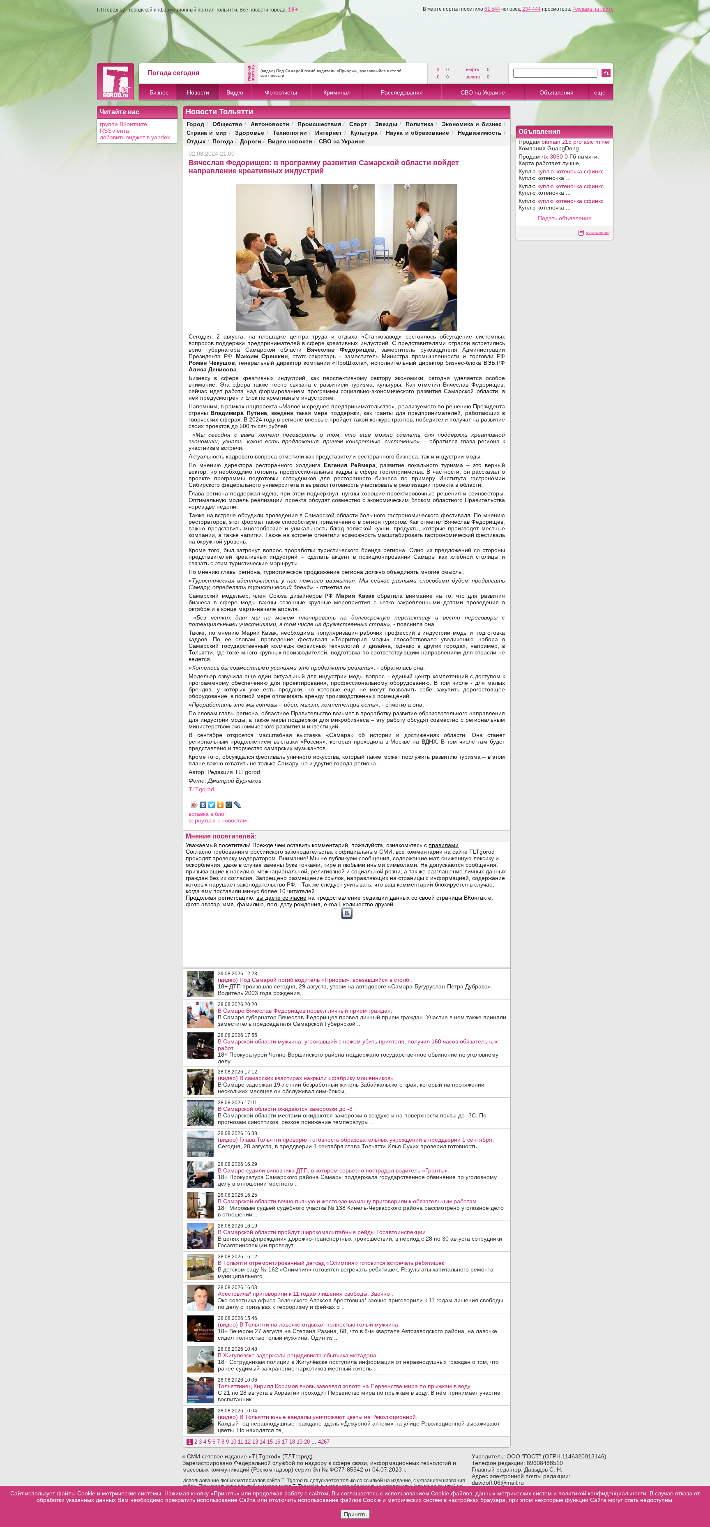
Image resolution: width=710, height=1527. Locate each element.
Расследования (402, 92)
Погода (222, 141)
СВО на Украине (483, 92)
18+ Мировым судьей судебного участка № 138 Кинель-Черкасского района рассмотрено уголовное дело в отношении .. (361, 1208)
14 (262, 1442)
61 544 (492, 9)
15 (270, 1442)
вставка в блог (207, 814)
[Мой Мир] (229, 804)
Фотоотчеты (281, 92)
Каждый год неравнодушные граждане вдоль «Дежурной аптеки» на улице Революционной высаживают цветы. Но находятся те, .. (359, 1423)
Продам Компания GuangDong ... (564, 145)
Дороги (250, 141)
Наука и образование (417, 132)
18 (292, 1442)
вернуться (203, 820)
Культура (364, 132)
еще (600, 92)
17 (285, 1442)
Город (195, 124)
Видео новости (290, 141)
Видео (234, 92)
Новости (198, 92)
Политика (419, 124)
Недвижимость (480, 132)
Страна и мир (207, 132)
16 (277, 1442)
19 (299, 1442)
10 (233, 1442)
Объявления (556, 92)
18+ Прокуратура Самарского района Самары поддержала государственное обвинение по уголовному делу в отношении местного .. (357, 1177)
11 (240, 1442)
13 (255, 1442)
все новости (272, 75)
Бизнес (159, 92)
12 (248, 1442)
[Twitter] (211, 804)
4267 (324, 1442)
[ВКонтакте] (203, 804)
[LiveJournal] (237, 804)
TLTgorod (201, 789)
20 (307, 1442)
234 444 (531, 9)
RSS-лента (114, 130)
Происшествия (319, 124)
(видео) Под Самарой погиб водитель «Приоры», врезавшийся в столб (330, 71)
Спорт (358, 124)
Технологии (290, 132)
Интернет (328, 132)
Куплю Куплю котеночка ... (561, 174)
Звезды (386, 124)
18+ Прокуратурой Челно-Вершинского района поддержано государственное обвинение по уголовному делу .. (358, 1051)
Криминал (336, 92)
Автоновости (270, 124)
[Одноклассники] (220, 804)
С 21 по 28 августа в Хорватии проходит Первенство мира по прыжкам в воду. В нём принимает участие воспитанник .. (359, 1393)
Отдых (196, 141)
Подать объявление (565, 218)
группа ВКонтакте (123, 124)
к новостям (232, 820)
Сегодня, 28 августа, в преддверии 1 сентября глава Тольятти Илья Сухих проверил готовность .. (356, 1142)
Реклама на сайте (593, 9)
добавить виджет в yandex (135, 137)
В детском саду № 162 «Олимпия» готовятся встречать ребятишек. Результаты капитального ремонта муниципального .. (355, 1269)
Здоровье (249, 132)
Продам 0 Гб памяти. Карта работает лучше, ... (559, 159)
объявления (597, 232)
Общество (227, 124)
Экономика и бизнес (472, 124)
